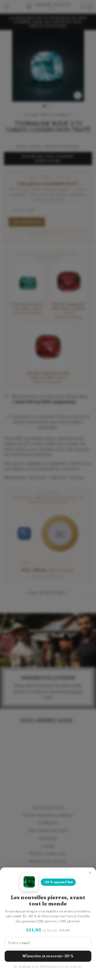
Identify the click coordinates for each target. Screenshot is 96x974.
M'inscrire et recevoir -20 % (48, 956)
